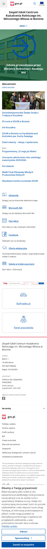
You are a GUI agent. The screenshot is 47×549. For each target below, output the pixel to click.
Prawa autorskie (9, 440)
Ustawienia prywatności (12, 456)
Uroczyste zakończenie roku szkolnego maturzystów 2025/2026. (21, 159)
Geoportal (6, 448)
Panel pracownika (23, 327)
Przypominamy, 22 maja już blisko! (19, 151)
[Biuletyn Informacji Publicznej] (23, 283)
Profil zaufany (8, 432)
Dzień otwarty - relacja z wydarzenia (20, 142)
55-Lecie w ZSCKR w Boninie (16, 121)
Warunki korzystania (11, 444)
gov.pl (11, 417)
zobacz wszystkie (8, 87)
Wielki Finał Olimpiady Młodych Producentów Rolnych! (17, 173)
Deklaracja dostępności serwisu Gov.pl (19, 452)
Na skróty (6, 408)
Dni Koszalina (8, 127)
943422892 (6, 382)
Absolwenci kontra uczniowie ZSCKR (20, 181)
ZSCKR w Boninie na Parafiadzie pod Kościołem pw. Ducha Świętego (20, 135)
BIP (3, 436)
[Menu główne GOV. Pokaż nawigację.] (3, 3)
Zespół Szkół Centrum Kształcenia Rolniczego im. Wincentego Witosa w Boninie (23, 15)
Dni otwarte (8, 166)
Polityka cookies (9, 424)
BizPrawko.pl (23, 303)
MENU (22, 26)
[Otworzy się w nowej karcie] (4, 398)
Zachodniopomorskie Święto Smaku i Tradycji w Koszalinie (20, 114)
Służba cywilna (8, 428)
